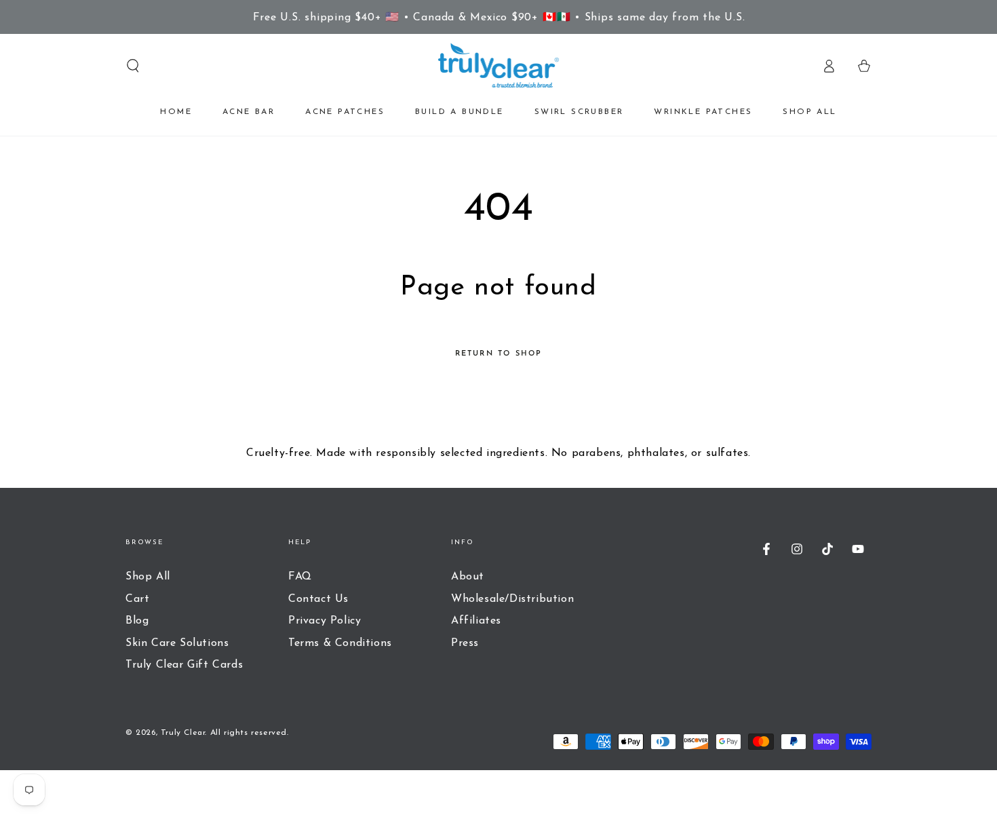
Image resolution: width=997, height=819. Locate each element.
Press (465, 643)
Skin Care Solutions (177, 643)
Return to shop (499, 354)
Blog (137, 620)
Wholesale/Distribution (512, 599)
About (467, 576)
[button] (133, 66)
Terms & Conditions (340, 643)
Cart (137, 599)
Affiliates (476, 620)
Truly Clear (183, 733)
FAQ (300, 576)
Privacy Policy (324, 620)
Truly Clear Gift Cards (184, 665)
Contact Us (318, 599)
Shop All (147, 576)
